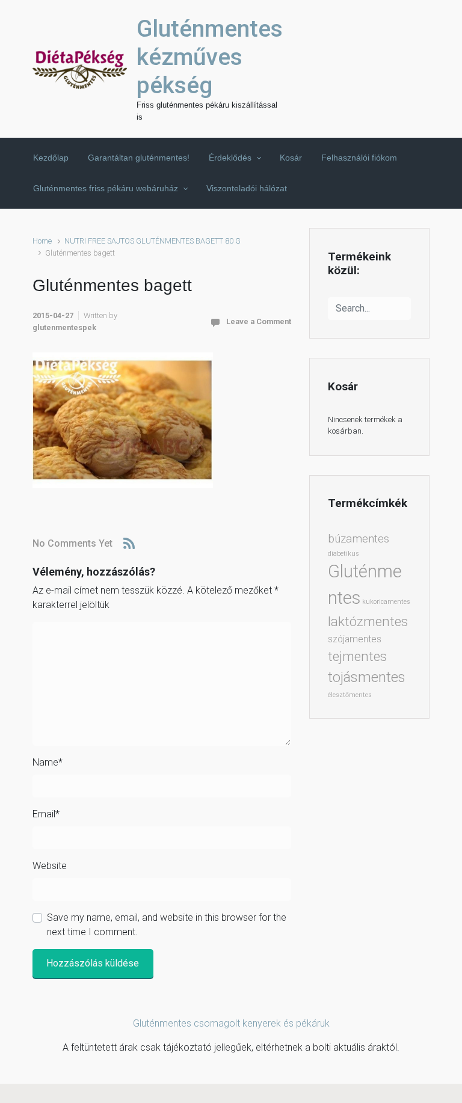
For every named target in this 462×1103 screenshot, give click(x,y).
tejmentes (357, 656)
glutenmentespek (64, 327)
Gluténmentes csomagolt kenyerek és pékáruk (231, 1023)
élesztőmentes (350, 695)
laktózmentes (368, 621)
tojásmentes (366, 677)
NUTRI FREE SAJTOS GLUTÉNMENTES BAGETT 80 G (152, 240)
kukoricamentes (386, 602)
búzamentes (358, 538)
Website (49, 865)
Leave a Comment (258, 321)
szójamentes (354, 639)
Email (46, 814)
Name (47, 762)
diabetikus (343, 554)
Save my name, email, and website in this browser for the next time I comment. (166, 925)
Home (42, 240)
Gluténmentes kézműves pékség (210, 57)
